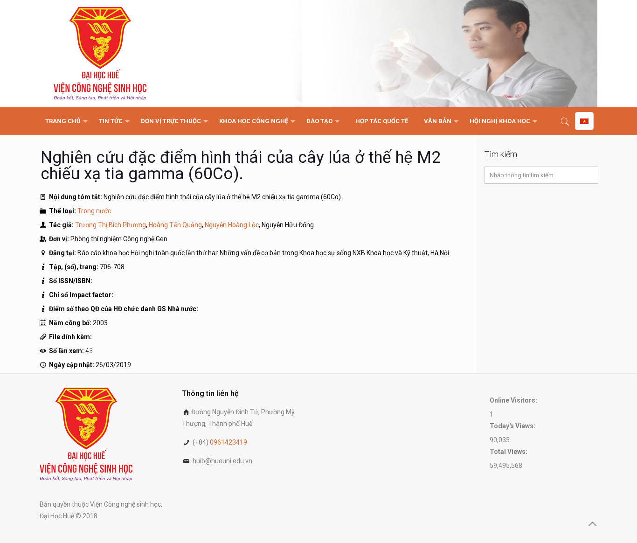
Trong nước (94, 211)
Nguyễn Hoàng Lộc (232, 225)
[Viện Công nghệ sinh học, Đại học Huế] (100, 53)
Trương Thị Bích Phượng (110, 225)
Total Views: (509, 451)
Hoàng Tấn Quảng (175, 225)
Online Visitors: (514, 400)
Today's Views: (513, 426)
